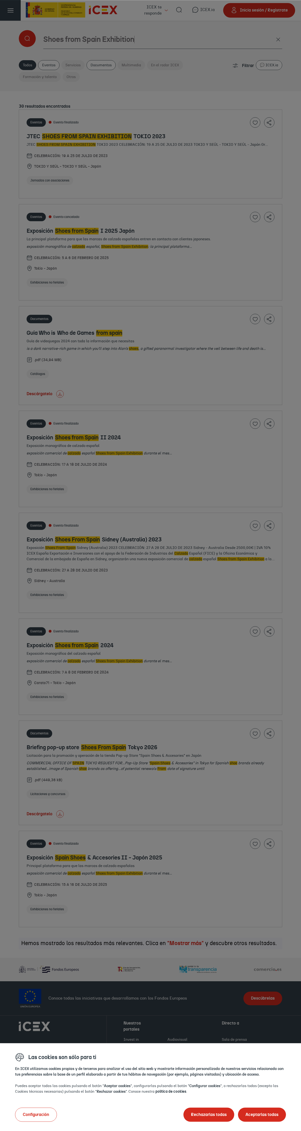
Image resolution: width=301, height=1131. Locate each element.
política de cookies (170, 1091)
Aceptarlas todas (262, 1114)
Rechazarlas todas (209, 1114)
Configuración (36, 1114)
